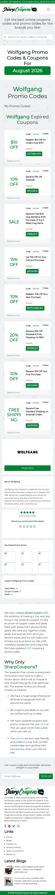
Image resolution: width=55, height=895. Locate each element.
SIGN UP (46, 776)
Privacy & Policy (13, 847)
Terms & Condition (15, 851)
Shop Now (27, 468)
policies (19, 738)
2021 (28, 648)
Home (9, 837)
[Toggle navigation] (48, 9)
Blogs (9, 840)
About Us (10, 854)
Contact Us (11, 844)
